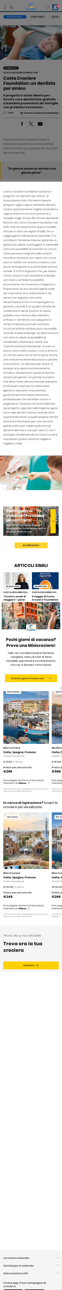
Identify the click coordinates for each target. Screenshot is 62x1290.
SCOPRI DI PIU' (31, 545)
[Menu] (5, 7)
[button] (47, 7)
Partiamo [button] (29, 965)
